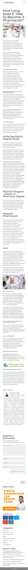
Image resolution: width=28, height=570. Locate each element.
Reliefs (4, 536)
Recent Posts (10, 389)
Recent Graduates (8, 534)
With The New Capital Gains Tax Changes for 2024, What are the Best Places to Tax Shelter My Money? (13, 552)
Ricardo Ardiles (14, 393)
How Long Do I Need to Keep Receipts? (13, 559)
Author (4, 389)
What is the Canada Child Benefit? (12, 561)
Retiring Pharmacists (9, 538)
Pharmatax (16, 397)
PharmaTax (6, 372)
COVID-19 (5, 530)
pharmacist (6, 238)
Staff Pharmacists (8, 540)
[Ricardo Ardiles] (6, 395)
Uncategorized (7, 544)
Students (5, 542)
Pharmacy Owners (8, 532)
